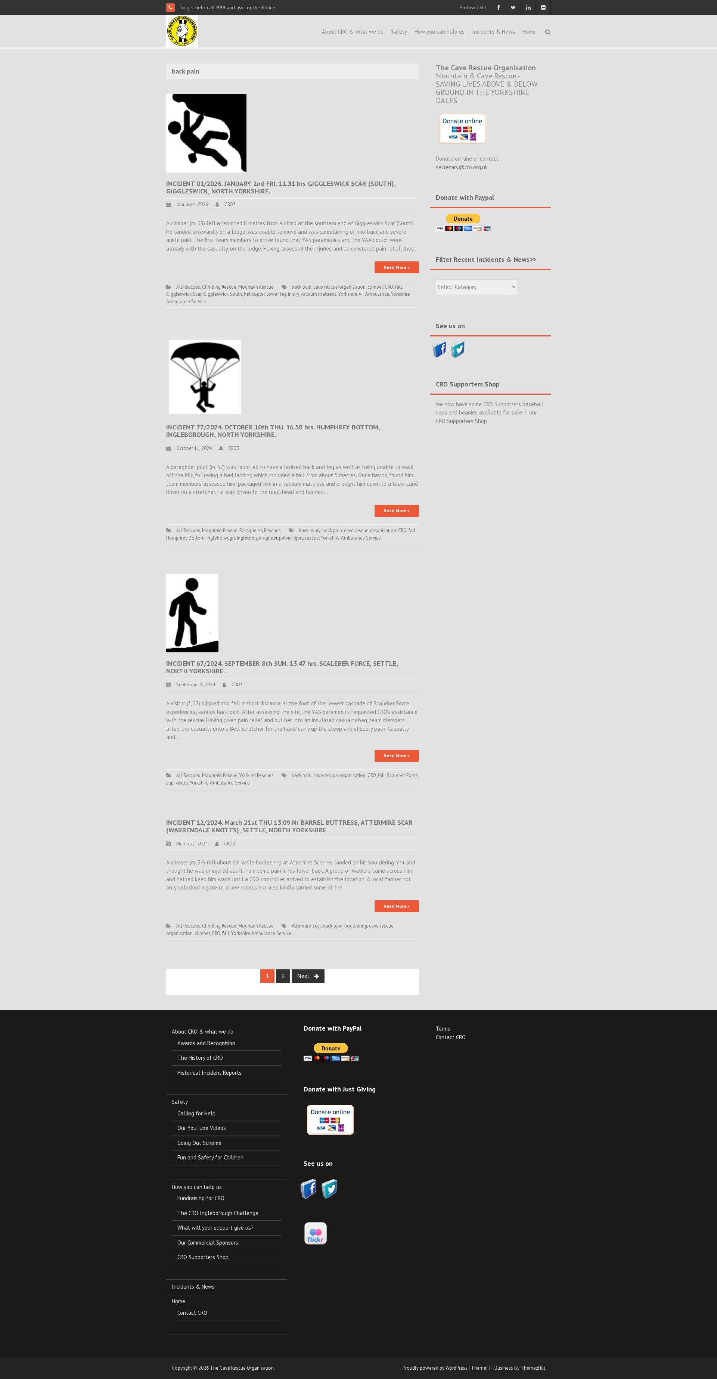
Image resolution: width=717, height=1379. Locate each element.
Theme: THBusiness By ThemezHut (508, 1368)
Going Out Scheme (199, 1142)
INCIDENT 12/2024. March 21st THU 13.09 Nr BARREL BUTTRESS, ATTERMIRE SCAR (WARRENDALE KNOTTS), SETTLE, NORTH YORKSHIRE (289, 826)
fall (398, 287)
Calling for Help (196, 1113)
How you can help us (440, 31)
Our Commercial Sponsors (207, 1242)
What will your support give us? (215, 1227)
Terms (443, 1028)
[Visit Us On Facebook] (439, 348)
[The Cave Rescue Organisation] (182, 30)
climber (375, 287)
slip (170, 783)
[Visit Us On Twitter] (457, 348)
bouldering (355, 926)
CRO (389, 287)
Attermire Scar (306, 926)
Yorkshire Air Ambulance (363, 294)
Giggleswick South (222, 294)
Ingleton (245, 538)
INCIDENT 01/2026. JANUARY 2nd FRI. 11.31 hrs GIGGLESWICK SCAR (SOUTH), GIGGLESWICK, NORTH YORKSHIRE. (280, 187)
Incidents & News (493, 31)
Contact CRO (192, 1312)
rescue (312, 538)
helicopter (254, 294)
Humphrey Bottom (185, 538)
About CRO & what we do (353, 31)
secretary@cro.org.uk (462, 167)
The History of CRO (200, 1057)
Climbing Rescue (219, 287)
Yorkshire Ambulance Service (351, 538)
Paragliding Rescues (260, 530)
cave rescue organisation (339, 287)
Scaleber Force (402, 775)
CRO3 (230, 204)
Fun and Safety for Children (210, 1157)
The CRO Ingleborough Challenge (217, 1213)
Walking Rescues (256, 775)
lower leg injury (283, 294)
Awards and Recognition (206, 1043)
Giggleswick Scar (183, 294)
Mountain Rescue (256, 287)
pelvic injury (291, 538)
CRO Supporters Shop (461, 421)
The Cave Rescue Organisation (242, 1368)
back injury (309, 530)
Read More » (397, 267)
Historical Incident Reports (209, 1072)
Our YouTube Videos (201, 1127)
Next (303, 976)
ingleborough (221, 538)
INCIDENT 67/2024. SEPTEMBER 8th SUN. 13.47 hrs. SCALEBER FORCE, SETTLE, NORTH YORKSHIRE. (282, 667)
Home (529, 31)
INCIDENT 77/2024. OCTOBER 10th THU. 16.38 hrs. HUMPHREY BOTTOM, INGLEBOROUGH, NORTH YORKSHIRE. (273, 431)
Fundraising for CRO (200, 1198)
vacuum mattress (318, 294)
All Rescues (188, 287)
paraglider (266, 538)
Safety (399, 31)
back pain (301, 287)
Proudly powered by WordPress (435, 1368)
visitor (182, 783)
